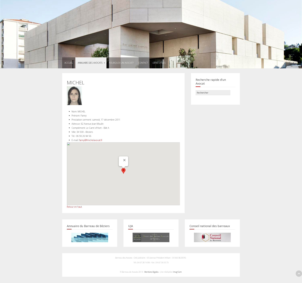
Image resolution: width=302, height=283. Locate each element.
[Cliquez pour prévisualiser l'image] (75, 95)
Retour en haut (74, 206)
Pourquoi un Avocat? (121, 62)
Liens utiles (159, 62)
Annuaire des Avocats (90, 62)
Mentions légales (151, 272)
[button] (123, 171)
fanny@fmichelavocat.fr (90, 140)
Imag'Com (177, 272)
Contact (143, 62)
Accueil (68, 62)
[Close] (124, 160)
